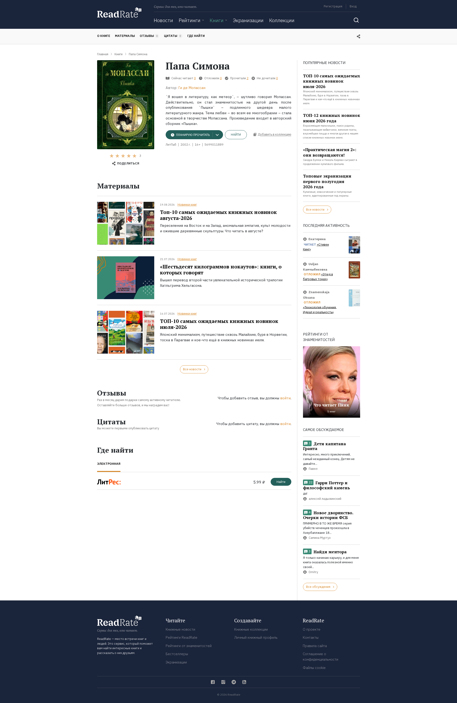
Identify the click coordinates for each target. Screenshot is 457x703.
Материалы (125, 36)
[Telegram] (234, 682)
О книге (103, 36)
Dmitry (313, 572)
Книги (217, 20)
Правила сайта (315, 646)
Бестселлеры (177, 654)
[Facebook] (213, 682)
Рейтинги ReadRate (181, 637)
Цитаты (172, 36)
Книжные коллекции (251, 629)
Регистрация (333, 6)
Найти (236, 135)
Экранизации (248, 20)
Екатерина (317, 239)
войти (285, 398)
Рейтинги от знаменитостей (189, 646)
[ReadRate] (119, 12)
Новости (163, 20)
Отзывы (149, 36)
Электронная (108, 464)
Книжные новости (180, 629)
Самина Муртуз (320, 538)
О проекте (311, 629)
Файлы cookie (314, 667)
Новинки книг (187, 205)
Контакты (310, 637)
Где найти (196, 36)
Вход (353, 6)
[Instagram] (223, 682)
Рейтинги (189, 20)
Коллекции (281, 20)
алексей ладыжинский (325, 499)
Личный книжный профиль (256, 637)
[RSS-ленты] (244, 682)
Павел (313, 469)
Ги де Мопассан (191, 87)
